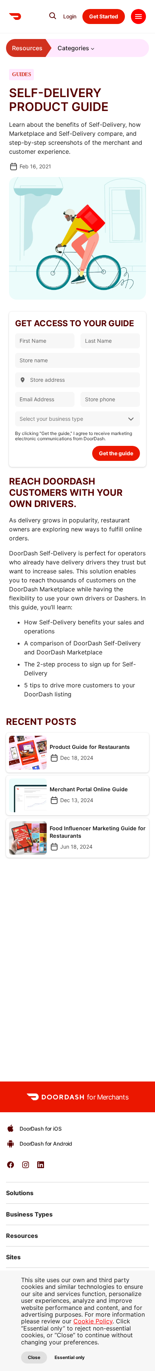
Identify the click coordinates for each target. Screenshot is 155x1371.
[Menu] (138, 16)
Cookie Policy (92, 1321)
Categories (73, 48)
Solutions (19, 1193)
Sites (13, 1257)
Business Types (29, 1214)
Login (69, 16)
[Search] (52, 15)
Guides (21, 74)
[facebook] (10, 1167)
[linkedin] (40, 1167)
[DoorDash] (15, 16)
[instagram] (25, 1167)
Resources (27, 48)
